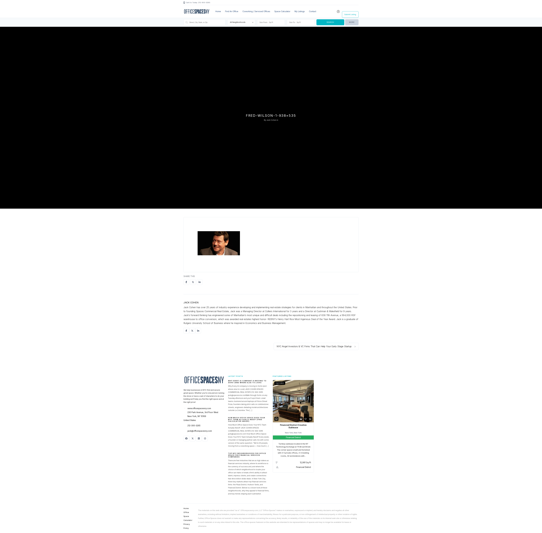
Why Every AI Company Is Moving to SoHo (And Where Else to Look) (247, 381)
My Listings (300, 11)
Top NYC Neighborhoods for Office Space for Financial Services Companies (247, 455)
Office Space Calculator (187, 516)
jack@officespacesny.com (199, 431)
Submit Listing (350, 14)
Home (218, 11)
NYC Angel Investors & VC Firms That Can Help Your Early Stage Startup (314, 346)
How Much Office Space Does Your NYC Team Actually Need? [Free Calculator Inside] (246, 419)
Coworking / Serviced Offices (256, 11)
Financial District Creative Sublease (293, 426)
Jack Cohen (271, 120)
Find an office (231, 11)
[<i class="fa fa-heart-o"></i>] (306, 419)
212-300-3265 (193, 425)
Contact (312, 11)
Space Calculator (282, 11)
